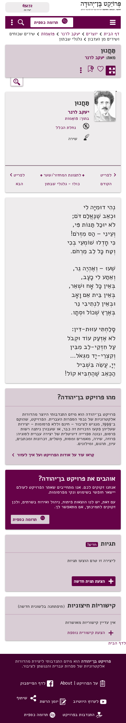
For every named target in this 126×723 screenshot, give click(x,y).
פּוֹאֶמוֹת (48, 34)
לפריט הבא (17, 179)
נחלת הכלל (66, 127)
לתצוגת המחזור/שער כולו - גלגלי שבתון (62, 179)
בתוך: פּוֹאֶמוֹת (77, 118)
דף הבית (111, 34)
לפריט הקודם (108, 179)
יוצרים (92, 34)
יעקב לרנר (70, 34)
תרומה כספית (51, 21)
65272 (27, 5)
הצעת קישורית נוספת (90, 632)
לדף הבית (117, 643)
